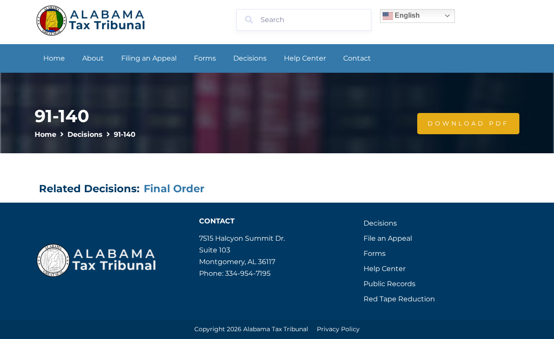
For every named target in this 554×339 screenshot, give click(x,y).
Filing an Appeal (149, 58)
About (93, 58)
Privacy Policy (338, 329)
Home (54, 58)
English (406, 15)
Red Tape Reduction (399, 299)
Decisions (250, 58)
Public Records (390, 284)
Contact (357, 58)
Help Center (305, 58)
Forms (205, 58)
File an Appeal (388, 238)
